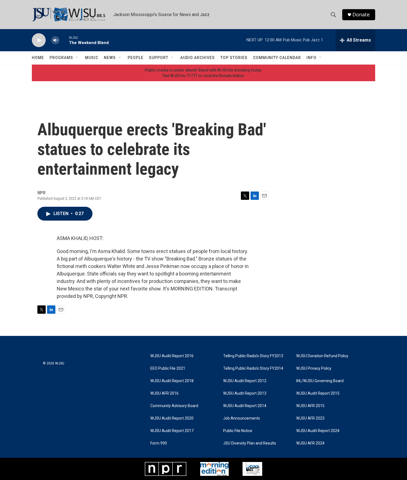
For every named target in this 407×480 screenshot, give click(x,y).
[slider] (64, 40)
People (135, 57)
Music (91, 57)
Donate (361, 14)
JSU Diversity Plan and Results (249, 443)
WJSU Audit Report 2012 (244, 381)
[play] (38, 40)
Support (158, 57)
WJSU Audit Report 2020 (172, 418)
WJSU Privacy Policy (313, 368)
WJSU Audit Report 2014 (244, 406)
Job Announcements (241, 418)
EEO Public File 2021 (167, 368)
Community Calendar (277, 57)
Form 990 (158, 443)
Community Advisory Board (174, 406)
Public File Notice (237, 431)
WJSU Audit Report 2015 (317, 393)
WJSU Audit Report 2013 (244, 393)
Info (311, 57)
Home (38, 57)
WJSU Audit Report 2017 (172, 431)
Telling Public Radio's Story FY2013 (253, 356)
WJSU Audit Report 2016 (172, 356)
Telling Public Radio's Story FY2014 (253, 368)
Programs (61, 57)
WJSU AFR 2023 (310, 418)
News (110, 57)
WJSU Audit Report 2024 (317, 431)
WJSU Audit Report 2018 (172, 381)
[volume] (55, 40)
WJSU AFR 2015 (310, 406)
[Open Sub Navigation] (77, 57)
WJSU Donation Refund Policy (322, 356)
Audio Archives (197, 57)
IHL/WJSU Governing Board (320, 381)
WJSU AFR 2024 (310, 443)
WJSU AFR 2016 (164, 393)
